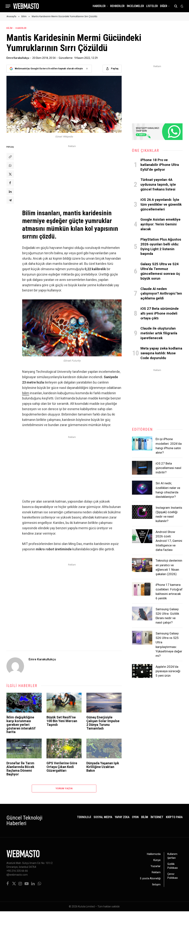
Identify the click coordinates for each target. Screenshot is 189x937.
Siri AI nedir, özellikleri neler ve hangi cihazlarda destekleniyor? (168, 490)
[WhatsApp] (10, 165)
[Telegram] (10, 200)
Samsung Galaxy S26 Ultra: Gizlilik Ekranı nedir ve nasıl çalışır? (167, 615)
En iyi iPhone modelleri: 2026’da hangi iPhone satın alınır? (169, 445)
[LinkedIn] (10, 191)
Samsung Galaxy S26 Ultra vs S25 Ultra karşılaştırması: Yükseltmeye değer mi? (169, 645)
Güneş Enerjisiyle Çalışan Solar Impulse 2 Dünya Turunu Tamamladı (102, 722)
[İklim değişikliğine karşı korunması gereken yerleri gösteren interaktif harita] (24, 703)
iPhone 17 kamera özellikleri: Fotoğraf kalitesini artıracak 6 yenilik (169, 591)
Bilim (9, 28)
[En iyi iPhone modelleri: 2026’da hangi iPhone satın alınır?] (142, 443)
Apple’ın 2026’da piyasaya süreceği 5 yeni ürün (168, 671)
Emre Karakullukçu (17, 57)
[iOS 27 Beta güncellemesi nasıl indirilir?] (142, 468)
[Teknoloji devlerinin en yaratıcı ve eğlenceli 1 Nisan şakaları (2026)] (142, 565)
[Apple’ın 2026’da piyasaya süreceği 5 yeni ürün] (142, 671)
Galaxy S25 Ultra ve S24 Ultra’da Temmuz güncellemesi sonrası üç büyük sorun (160, 271)
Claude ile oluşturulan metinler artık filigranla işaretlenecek (158, 333)
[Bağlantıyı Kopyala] (10, 156)
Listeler (152, 6)
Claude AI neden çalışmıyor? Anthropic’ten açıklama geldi (161, 293)
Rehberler (117, 6)
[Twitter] (10, 174)
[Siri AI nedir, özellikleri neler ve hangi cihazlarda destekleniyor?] (142, 488)
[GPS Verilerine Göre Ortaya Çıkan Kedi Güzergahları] (64, 748)
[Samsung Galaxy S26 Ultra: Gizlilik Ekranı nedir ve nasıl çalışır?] (142, 614)
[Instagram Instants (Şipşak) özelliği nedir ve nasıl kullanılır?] (142, 512)
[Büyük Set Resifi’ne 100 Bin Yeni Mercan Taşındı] (64, 703)
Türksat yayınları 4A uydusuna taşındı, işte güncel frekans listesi (158, 184)
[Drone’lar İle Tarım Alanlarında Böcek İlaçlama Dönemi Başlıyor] (24, 748)
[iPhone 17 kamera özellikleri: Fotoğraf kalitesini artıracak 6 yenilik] (142, 589)
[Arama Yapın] (175, 6)
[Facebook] (10, 182)
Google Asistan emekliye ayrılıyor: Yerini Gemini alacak (160, 224)
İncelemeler (135, 6)
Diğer (163, 6)
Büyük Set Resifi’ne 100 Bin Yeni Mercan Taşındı (62, 720)
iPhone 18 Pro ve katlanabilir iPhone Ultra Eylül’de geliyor (159, 165)
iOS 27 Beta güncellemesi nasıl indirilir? (168, 468)
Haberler (99, 6)
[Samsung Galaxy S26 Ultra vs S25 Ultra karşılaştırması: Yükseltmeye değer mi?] (142, 638)
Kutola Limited (86, 906)
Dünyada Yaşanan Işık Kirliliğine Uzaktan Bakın (102, 766)
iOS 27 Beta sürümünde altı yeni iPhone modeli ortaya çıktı (159, 313)
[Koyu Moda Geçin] (181, 6)
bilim (25, 393)
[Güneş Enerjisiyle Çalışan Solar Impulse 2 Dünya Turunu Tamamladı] (104, 703)
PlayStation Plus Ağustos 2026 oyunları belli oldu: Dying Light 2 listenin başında (160, 246)
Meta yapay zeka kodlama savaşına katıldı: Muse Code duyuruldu (161, 353)
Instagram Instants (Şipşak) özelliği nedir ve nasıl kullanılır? (169, 514)
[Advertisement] (72, 174)
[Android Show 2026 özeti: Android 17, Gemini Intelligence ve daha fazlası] (142, 536)
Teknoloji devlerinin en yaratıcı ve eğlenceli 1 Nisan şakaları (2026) (169, 567)
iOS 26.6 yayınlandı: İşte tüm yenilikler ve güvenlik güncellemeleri (161, 204)
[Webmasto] (26, 6)
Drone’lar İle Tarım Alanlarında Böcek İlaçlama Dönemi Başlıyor (20, 768)
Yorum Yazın (64, 788)
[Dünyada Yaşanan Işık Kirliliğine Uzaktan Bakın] (104, 748)
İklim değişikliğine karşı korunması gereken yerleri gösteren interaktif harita (20, 724)
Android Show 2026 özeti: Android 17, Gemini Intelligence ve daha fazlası (169, 541)
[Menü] (8, 6)
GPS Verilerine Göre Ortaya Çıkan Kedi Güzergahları (62, 766)
